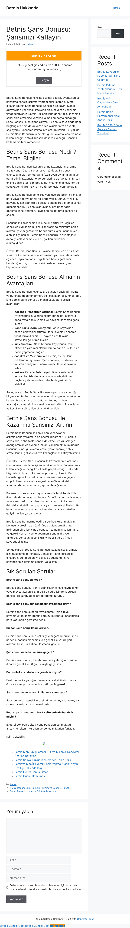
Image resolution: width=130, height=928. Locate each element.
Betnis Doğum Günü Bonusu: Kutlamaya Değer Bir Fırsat (39, 788)
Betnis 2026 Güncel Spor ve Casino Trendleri (109, 129)
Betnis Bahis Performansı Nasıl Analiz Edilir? (108, 116)
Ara (99, 27)
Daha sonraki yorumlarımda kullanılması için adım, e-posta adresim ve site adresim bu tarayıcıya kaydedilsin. (45, 887)
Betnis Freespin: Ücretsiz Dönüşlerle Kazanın (33, 791)
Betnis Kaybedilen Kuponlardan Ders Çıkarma (108, 75)
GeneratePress (85, 918)
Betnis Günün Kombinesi (30, 776)
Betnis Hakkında (22, 8)
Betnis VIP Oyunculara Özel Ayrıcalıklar (107, 102)
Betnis (116, 7)
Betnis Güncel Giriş (12, 925)
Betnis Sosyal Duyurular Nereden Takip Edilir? (43, 760)
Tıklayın (44, 80)
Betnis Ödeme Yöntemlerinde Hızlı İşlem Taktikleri (109, 89)
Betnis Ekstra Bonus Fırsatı (31, 772)
